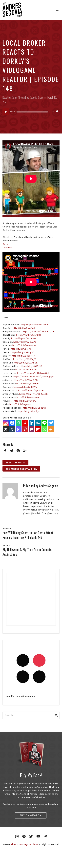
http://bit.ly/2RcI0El (26, 369)
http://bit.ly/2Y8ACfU (25, 400)
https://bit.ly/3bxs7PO (25, 380)
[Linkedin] (31, 423)
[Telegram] (51, 423)
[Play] (5, 111)
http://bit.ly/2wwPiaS (24, 328)
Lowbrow (7, 247)
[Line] (44, 423)
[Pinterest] (25, 429)
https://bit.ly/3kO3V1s (25, 387)
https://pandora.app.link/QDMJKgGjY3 (34, 376)
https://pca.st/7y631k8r (31, 390)
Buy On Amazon (30, 815)
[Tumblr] (12, 429)
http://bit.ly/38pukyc (28, 411)
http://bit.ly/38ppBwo (34, 407)
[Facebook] (12, 423)
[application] (31, 111)
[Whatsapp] (44, 429)
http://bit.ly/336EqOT (24, 359)
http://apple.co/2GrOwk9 (34, 324)
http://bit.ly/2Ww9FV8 (24, 345)
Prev (8, 528)
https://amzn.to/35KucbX (33, 394)
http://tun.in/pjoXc (21, 348)
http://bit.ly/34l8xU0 (31, 366)
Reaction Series (10, 97)
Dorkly (6, 244)
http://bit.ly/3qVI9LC (20, 404)
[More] (51, 429)
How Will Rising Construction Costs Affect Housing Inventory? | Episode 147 (27, 535)
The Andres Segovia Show (30, 97)
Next (5, 545)
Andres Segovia (48, 485)
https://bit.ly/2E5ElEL (28, 383)
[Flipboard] (38, 429)
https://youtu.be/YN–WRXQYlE (38, 331)
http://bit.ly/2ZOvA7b (24, 342)
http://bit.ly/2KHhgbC (22, 352)
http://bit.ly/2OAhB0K (26, 362)
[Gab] (18, 423)
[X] (6, 429)
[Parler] (31, 429)
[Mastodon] (18, 429)
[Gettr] (25, 423)
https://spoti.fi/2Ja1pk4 (24, 338)
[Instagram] (6, 423)
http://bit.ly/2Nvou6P (28, 397)
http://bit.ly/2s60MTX (23, 355)
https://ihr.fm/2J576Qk (28, 335)
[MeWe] (38, 423)
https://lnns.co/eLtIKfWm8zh (33, 373)
